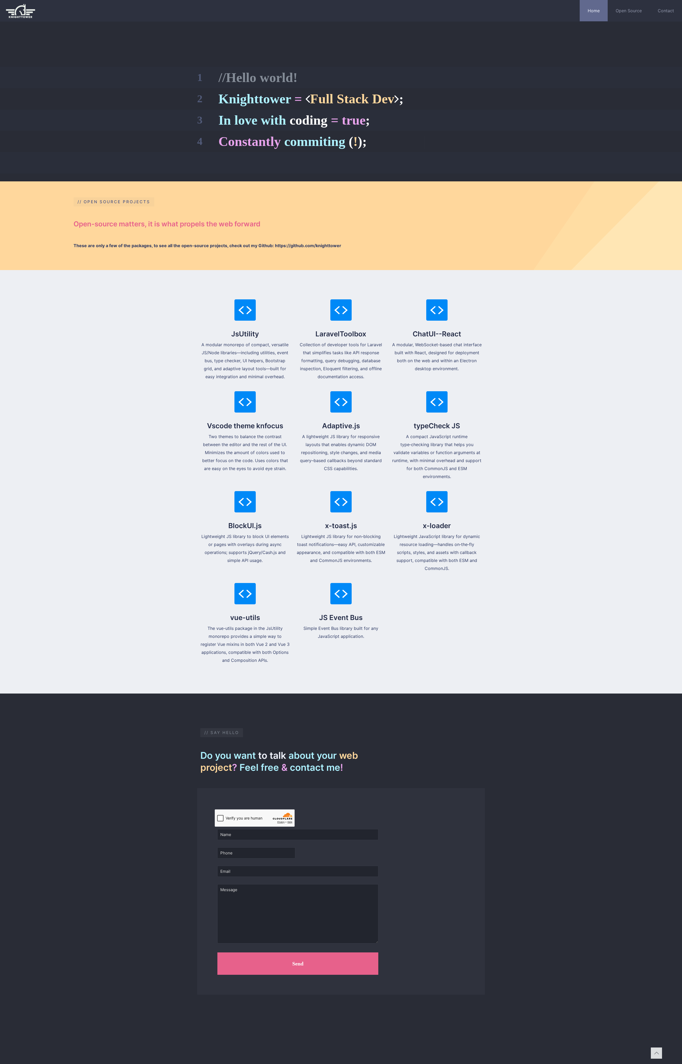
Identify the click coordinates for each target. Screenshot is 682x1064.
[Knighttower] (20, 10)
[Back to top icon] (656, 1053)
